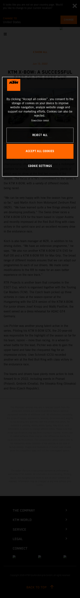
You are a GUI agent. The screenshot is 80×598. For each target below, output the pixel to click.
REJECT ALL (40, 135)
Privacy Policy (36, 120)
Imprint (46, 120)
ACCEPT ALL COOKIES (40, 151)
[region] (40, 127)
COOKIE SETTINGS (40, 166)
